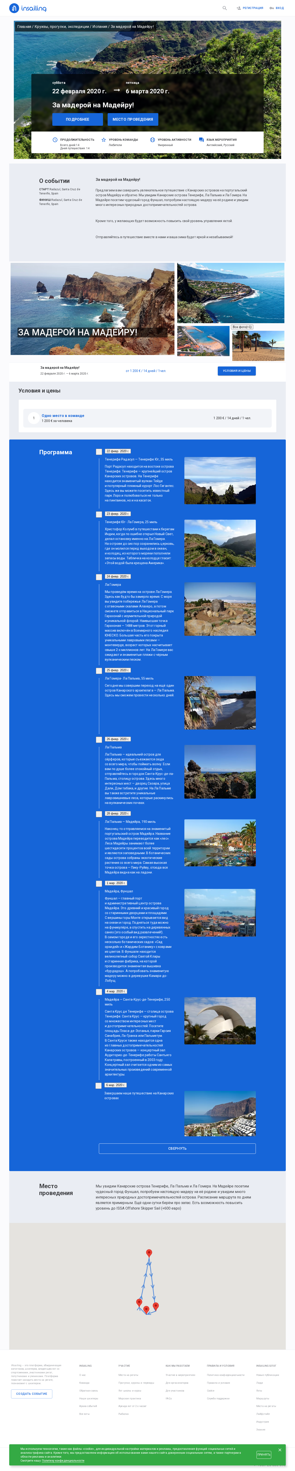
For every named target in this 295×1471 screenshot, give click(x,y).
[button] (147, 372)
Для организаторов (177, 1382)
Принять (263, 1454)
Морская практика (129, 1398)
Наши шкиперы (88, 1398)
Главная (24, 26)
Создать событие (31, 1393)
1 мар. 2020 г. (116, 883)
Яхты (259, 1390)
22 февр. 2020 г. (118, 451)
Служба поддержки (218, 1398)
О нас (82, 1375)
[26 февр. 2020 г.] (99, 740)
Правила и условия (218, 1382)
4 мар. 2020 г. (116, 991)
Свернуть (177, 1148)
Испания (99, 26)
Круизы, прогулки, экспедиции (62, 26)
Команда (84, 1382)
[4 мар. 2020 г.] (99, 992)
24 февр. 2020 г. (118, 576)
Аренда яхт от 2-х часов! (132, 1406)
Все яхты (84, 1413)
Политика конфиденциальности (226, 1375)
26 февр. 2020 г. (118, 739)
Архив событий (88, 1406)
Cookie (210, 1390)
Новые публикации (267, 1375)
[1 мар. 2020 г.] (99, 884)
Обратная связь (88, 1390)
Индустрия (262, 1421)
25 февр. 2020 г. (118, 670)
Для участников (175, 1390)
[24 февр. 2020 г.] (99, 577)
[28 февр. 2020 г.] (99, 814)
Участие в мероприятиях (180, 1375)
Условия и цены (237, 370)
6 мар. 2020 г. (115, 1085)
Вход (280, 8)
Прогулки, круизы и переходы (136, 1382)
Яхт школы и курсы (129, 1390)
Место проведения (133, 119)
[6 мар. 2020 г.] (98, 1086)
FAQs (169, 1398)
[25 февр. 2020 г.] (99, 671)
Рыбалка (123, 1413)
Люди (259, 1382)
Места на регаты (128, 1375)
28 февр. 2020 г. (118, 813)
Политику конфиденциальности (63, 1460)
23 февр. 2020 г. (118, 514)
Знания (260, 1429)
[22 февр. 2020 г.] (99, 452)
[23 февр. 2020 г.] (99, 514)
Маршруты (262, 1398)
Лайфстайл (263, 1413)
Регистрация (253, 8)
